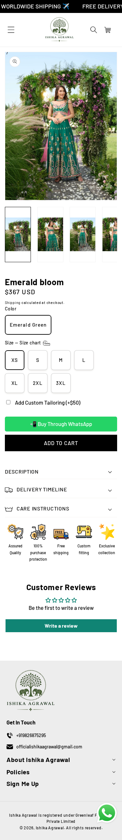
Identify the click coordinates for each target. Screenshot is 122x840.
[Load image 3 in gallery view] (83, 234)
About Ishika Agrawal (38, 759)
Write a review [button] (61, 625)
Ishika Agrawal (50, 827)
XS (14, 360)
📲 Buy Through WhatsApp (61, 423)
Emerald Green (28, 325)
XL (14, 383)
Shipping (12, 302)
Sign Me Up (23, 783)
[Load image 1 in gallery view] (18, 234)
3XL (60, 383)
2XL (37, 383)
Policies (18, 772)
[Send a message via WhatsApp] (107, 813)
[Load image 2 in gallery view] (50, 234)
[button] (94, 29)
